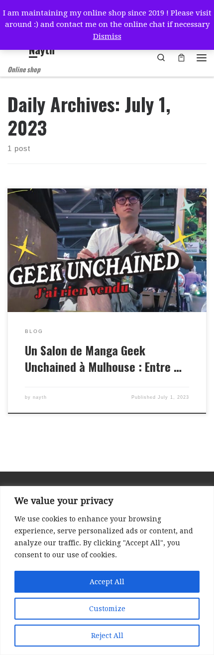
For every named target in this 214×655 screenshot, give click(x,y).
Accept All (107, 582)
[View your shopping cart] (181, 57)
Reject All (107, 636)
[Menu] (202, 57)
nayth (40, 397)
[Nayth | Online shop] (16, 50)
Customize (107, 609)
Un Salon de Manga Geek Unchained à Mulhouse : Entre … (103, 358)
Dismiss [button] (107, 36)
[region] (107, 570)
